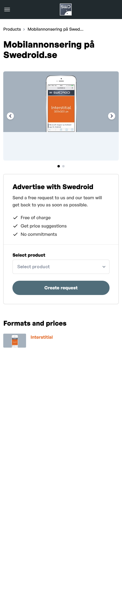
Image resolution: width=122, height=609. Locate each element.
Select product (28, 255)
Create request (61, 288)
